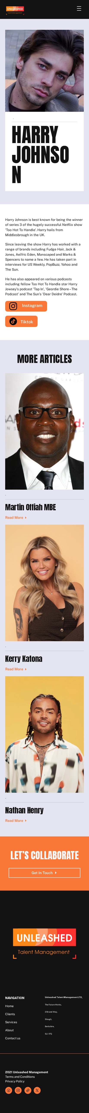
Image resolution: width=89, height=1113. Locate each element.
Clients (10, 1014)
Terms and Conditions (20, 1076)
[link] (18, 1090)
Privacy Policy (14, 1081)
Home (9, 1006)
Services (11, 1022)
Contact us (12, 1038)
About (9, 1030)
